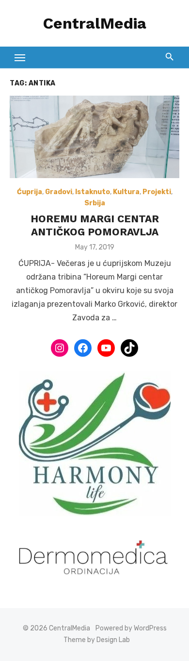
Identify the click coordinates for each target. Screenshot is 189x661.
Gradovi (58, 192)
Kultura (126, 192)
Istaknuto (92, 192)
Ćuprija (29, 192)
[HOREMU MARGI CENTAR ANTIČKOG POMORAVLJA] (94, 137)
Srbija (94, 203)
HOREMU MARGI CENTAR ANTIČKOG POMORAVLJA (95, 225)
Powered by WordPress (131, 628)
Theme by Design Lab (96, 640)
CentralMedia (94, 23)
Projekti (156, 192)
